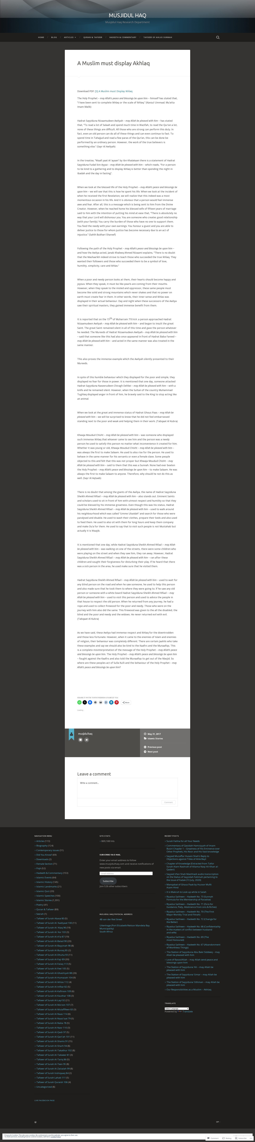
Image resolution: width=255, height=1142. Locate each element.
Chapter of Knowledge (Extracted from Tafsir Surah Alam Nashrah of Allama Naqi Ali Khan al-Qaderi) (192, 866)
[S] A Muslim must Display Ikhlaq (113, 91)
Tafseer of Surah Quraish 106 (52, 1082)
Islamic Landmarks (46, 886)
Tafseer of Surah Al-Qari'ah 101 (53, 1036)
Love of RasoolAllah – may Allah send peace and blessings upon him (192, 961)
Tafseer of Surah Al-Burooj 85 (52, 950)
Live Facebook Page (45, 1100)
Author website (86, 739)
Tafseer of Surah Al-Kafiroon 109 (53, 991)
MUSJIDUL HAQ (127, 15)
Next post (153, 751)
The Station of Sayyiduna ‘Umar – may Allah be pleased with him (192, 976)
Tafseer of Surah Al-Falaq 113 (52, 963)
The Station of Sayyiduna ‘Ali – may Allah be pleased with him (190, 968)
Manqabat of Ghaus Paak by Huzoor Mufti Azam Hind (189, 886)
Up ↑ (218, 1122)
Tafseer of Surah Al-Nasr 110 (51, 1027)
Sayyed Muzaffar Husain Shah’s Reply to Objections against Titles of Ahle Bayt (188, 858)
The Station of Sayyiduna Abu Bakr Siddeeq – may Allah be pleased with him (193, 953)
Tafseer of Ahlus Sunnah (157, 37)
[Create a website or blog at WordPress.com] (35, 1122)
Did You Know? (44, 854)
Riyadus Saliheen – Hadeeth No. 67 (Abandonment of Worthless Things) (193, 946)
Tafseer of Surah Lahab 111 (51, 1077)
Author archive (80, 739)
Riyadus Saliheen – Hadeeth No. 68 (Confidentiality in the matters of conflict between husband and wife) (193, 929)
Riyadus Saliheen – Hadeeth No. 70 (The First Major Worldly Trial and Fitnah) (190, 913)
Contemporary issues (47, 850)
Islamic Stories (155, 738)
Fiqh (38, 868)
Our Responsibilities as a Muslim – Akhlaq (189, 989)
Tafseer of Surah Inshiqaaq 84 (52, 1073)
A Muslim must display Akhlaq (113, 63)
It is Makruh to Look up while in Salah (186, 891)
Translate (187, 1011)
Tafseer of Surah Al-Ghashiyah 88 (54, 973)
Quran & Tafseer (92, 37)
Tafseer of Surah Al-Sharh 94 (51, 1045)
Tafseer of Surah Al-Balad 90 (51, 941)
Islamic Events (44, 877)
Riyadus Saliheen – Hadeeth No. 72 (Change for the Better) (191, 921)
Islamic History (44, 882)
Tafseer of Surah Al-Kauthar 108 (53, 995)
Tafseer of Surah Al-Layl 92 (50, 1000)
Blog (54, 37)
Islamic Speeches (45, 895)
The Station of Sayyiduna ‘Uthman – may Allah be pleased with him (193, 984)
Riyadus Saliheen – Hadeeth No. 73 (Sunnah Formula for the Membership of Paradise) (190, 898)
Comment (168, 802)
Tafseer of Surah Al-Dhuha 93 (52, 954)
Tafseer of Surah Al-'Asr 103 (51, 932)
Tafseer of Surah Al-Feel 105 (51, 968)
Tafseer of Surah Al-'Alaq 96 (51, 927)
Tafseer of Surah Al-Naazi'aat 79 (53, 1018)
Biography (42, 845)
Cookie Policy (56, 1137)
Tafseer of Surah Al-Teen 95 (51, 1064)
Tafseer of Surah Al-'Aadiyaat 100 (54, 922)
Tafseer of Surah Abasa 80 (50, 918)
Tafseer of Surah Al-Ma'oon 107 (53, 1004)
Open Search (217, 37)
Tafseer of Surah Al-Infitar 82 (51, 986)
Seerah (40, 913)
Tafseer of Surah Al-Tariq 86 (51, 1059)
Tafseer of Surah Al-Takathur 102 (54, 1050)
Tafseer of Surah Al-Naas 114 (51, 1013)
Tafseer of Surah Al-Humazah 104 (54, 977)
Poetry (39, 904)
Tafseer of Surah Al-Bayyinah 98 (53, 945)
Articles (69, 37)
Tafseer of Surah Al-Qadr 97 (51, 1032)
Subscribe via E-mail (110, 855)
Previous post (155, 747)
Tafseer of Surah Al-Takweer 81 (53, 1054)
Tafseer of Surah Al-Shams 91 (52, 1041)
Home (41, 37)
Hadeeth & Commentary (122, 37)
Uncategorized (44, 1086)
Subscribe (108, 881)
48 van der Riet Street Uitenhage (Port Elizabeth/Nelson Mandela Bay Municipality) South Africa (125, 925)
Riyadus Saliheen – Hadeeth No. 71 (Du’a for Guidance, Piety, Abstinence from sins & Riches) (192, 905)
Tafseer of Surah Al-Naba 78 (51, 1023)
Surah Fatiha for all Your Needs (183, 841)
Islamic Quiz (43, 891)
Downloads (42, 859)
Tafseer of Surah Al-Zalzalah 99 (53, 1068)
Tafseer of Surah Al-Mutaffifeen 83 (54, 1009)
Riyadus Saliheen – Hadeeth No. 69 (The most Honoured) (188, 938)
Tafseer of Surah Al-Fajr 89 (50, 959)
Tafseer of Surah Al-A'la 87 (50, 936)
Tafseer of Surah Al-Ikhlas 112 (52, 982)
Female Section (44, 863)
